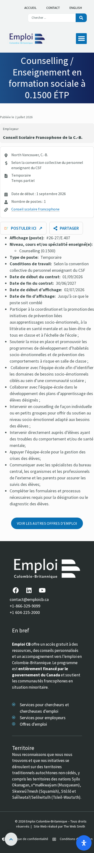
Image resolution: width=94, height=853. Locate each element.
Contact (53, 8)
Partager (69, 228)
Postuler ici (26, 228)
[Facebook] (16, 590)
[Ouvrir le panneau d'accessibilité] (84, 843)
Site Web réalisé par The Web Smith (59, 826)
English (75, 8)
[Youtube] (42, 590)
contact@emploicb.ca (29, 599)
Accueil (30, 8)
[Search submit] (81, 17)
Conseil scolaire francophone (35, 209)
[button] (81, 38)
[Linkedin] (29, 590)
